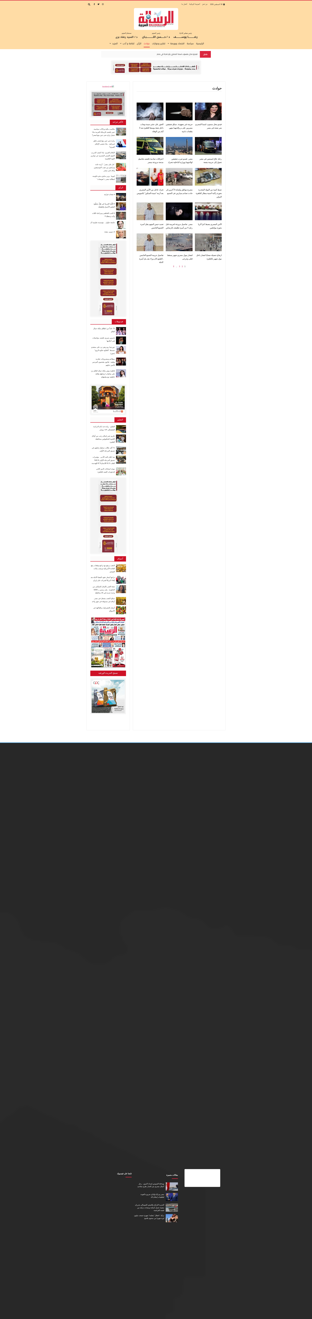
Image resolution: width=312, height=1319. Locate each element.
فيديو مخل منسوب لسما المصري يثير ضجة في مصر (194, 54)
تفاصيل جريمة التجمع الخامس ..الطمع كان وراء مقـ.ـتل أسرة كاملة (151, 258)
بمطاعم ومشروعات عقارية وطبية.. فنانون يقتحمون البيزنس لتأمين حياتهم (103, 362)
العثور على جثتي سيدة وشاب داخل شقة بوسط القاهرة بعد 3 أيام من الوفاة (151, 127)
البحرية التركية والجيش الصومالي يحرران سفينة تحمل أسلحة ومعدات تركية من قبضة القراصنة (149, 1207)
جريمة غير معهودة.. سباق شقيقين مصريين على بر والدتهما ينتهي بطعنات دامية (179, 127)
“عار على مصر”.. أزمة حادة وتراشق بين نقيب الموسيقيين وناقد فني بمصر (104, 167)
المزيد (115, 43)
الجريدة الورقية (194, 4)
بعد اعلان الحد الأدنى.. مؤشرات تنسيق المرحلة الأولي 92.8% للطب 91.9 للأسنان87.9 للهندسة (103, 460)
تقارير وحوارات (158, 43)
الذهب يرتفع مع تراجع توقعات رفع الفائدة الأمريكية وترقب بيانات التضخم (103, 568)
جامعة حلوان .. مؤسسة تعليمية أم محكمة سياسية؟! (96, 222)
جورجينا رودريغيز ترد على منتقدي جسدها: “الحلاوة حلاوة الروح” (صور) (103, 350)
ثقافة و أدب (128, 43)
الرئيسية (200, 43)
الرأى (139, 43)
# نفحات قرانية (109, 194)
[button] (89, 4)
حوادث (147, 43)
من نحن (204, 4)
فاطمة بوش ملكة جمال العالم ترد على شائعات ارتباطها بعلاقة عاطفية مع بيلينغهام (103, 374)
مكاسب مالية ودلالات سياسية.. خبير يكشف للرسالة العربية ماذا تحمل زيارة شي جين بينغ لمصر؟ (103, 132)
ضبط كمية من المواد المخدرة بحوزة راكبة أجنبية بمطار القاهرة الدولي (209, 193)
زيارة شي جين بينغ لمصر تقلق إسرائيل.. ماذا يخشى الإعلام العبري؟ (104, 144)
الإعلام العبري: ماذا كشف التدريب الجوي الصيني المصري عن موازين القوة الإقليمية (103, 156)
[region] (150, 54)
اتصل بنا (184, 4)
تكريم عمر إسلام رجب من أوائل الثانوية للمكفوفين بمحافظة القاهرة (103, 439)
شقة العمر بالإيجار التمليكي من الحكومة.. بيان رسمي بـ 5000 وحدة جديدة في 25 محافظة (104, 590)
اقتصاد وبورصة (177, 43)
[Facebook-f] (94, 4)
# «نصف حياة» (109, 232)
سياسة (190, 43)
